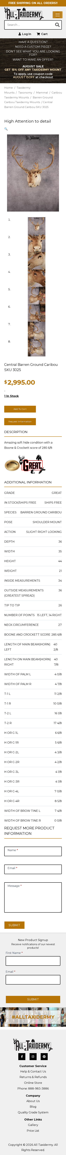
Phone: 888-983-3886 (33, 1088)
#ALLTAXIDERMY (33, 1017)
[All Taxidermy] (33, 1045)
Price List (33, 1130)
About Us (33, 1101)
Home (8, 87)
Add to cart (20, 409)
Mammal (42, 92)
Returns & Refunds (33, 1077)
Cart (44, 34)
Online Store (33, 1082)
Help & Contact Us (33, 1071)
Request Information (20, 421)
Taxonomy (25, 92)
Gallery (33, 1125)
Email (10, 971)
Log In (26, 34)
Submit (14, 925)
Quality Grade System (33, 1112)
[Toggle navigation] (57, 14)
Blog (33, 1106)
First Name (14, 953)
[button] (6, 129)
